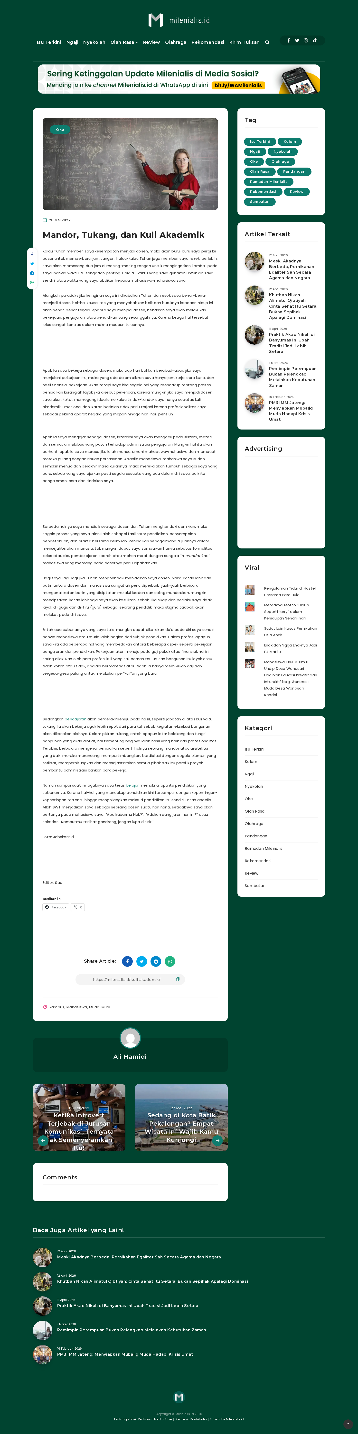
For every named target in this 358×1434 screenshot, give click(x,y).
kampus (57, 1007)
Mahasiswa (76, 1007)
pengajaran (75, 719)
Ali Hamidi (130, 1056)
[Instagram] (306, 40)
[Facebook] (288, 40)
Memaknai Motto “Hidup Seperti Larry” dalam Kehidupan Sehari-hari (286, 611)
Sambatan (260, 201)
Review (151, 42)
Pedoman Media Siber (155, 1419)
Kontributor (199, 1419)
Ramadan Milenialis (268, 181)
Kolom (290, 141)
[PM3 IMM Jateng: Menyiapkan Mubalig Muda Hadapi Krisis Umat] (254, 403)
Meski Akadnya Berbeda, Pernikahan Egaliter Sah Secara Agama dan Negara (291, 269)
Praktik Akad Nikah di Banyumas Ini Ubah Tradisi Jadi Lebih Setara (292, 343)
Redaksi (181, 1419)
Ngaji (72, 42)
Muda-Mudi (99, 1007)
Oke (60, 129)
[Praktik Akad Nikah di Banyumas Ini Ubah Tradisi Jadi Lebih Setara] (254, 335)
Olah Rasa (122, 42)
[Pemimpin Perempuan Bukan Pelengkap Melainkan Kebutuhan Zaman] (254, 369)
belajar (132, 785)
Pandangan (294, 171)
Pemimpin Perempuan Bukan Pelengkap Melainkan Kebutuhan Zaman (293, 377)
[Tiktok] (315, 41)
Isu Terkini (49, 42)
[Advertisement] (136, 346)
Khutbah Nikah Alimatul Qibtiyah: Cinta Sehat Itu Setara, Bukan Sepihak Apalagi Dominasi (293, 306)
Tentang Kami (125, 1419)
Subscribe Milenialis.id (226, 1419)
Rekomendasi (207, 42)
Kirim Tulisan (244, 42)
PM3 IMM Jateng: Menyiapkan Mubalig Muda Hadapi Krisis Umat (291, 411)
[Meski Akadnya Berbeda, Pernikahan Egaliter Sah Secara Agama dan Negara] (254, 261)
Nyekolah (94, 42)
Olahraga (176, 42)
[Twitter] (297, 40)
